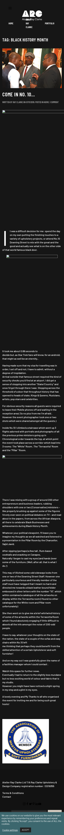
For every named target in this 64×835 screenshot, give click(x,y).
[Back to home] (32, 15)
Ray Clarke (18, 102)
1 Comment (54, 102)
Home (11, 23)
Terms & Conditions (13, 792)
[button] (10, 8)
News (46, 102)
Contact (6, 796)
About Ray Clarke (29, 23)
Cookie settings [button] (10, 830)
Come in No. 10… (18, 94)
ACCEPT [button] (25, 830)
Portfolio (49, 23)
